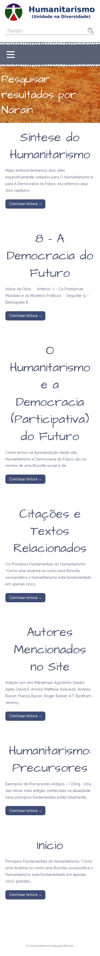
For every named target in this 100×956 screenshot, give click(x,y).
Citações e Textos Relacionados (50, 531)
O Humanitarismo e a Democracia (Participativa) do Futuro (50, 393)
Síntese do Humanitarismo (50, 146)
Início (50, 845)
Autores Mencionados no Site (50, 649)
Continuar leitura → (25, 204)
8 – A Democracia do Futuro (50, 256)
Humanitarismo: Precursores (50, 760)
